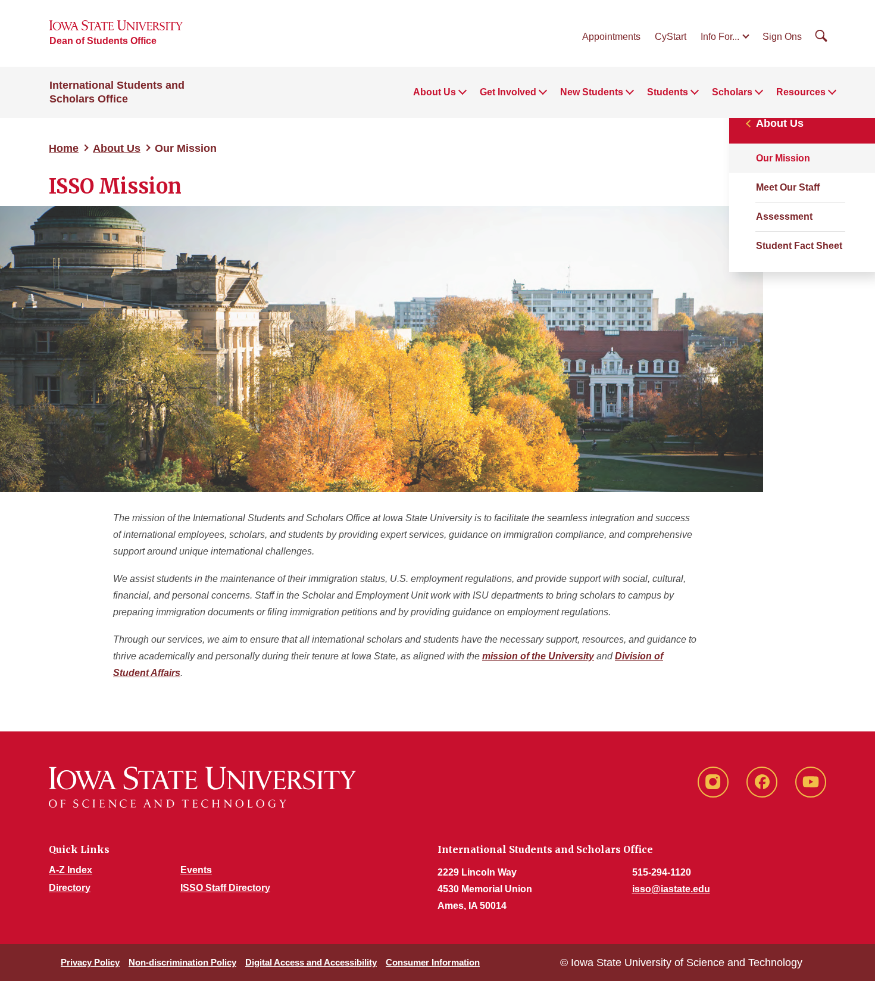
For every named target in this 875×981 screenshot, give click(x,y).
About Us (116, 148)
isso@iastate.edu (671, 889)
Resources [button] (801, 92)
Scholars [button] (732, 92)
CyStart (670, 37)
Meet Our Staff (788, 187)
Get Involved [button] (508, 92)
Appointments (611, 37)
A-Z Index (70, 870)
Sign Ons (782, 37)
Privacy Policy (90, 962)
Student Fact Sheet (799, 246)
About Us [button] (434, 92)
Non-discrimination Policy (182, 962)
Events (196, 870)
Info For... (720, 37)
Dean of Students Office (103, 41)
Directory (69, 888)
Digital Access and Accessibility (311, 962)
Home (64, 148)
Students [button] (667, 92)
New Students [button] (591, 92)
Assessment (784, 216)
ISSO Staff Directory (225, 888)
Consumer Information (433, 962)
